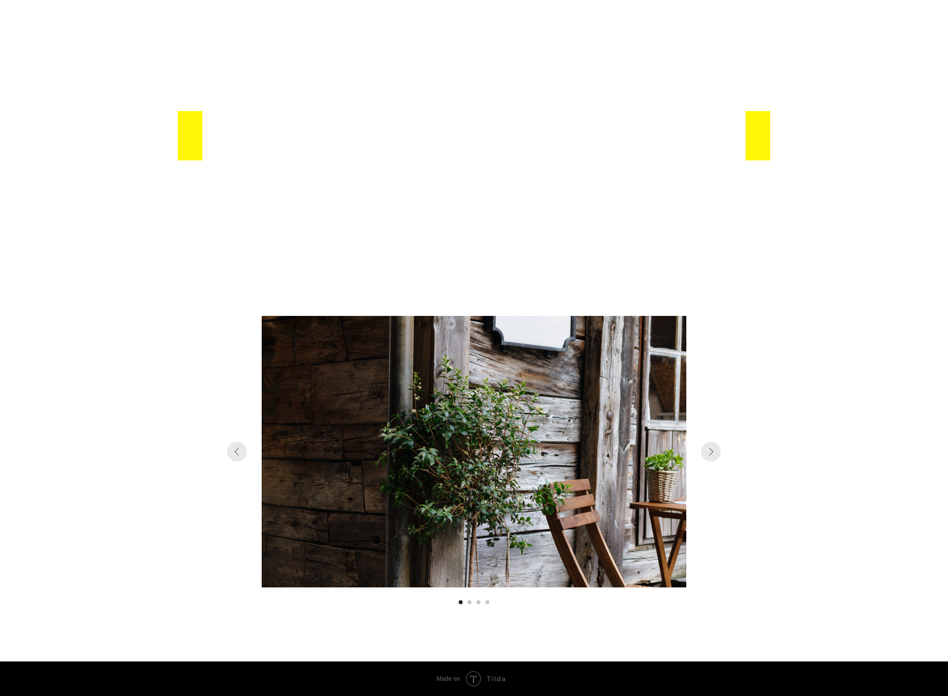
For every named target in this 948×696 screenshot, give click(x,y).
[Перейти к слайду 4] (487, 602)
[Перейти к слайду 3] (478, 602)
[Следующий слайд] (711, 452)
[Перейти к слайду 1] (461, 602)
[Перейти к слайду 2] (470, 602)
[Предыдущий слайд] (237, 452)
